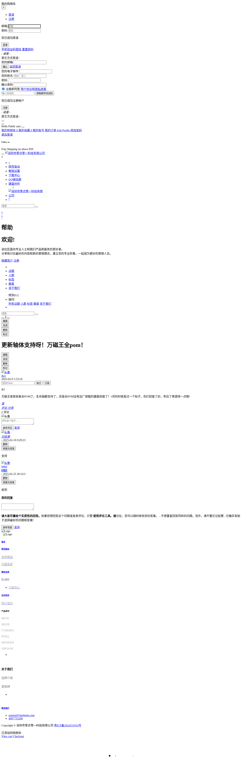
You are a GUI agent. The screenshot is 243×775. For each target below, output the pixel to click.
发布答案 (7, 527)
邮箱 (4, 26)
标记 (5, 334)
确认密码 (7, 84)
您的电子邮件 (10, 71)
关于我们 (14, 288)
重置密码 (27, 49)
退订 (38, 383)
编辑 (5, 321)
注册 (5, 107)
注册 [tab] (11, 18)
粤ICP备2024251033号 (67, 725)
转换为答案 (8, 448)
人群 (11, 275)
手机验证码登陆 (11, 49)
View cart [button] (6, 736)
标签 (11, 279)
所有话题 (14, 303)
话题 (11, 271)
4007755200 (16, 718)
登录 (5, 45)
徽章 (11, 283)
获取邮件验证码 (44, 93)
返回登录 (15, 66)
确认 (5, 67)
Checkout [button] (18, 736)
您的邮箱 (7, 62)
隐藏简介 (7, 260)
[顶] (2, 317)
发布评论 (7, 428)
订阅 (47, 383)
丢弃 (17, 427)
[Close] (2, 120)
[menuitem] (11, 126)
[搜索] (36, 206)
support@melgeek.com (22, 715)
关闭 (5, 325)
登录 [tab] (11, 14)
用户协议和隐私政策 (33, 89)
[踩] (8, 317)
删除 (5, 330)
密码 (4, 30)
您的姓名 (7, 75)
